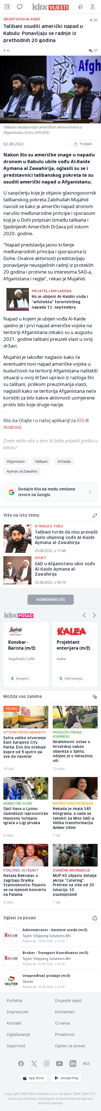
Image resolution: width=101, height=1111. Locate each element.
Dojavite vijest (68, 1000)
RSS (86, 1063)
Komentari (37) (50, 599)
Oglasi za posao (70, 1045)
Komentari (65, 1011)
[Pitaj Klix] (20, 7)
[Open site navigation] (7, 7)
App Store (36, 1078)
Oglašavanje (18, 1034)
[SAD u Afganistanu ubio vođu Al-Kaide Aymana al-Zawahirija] (17, 570)
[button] (84, 615)
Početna (14, 1000)
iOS (80, 420)
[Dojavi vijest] (80, 7)
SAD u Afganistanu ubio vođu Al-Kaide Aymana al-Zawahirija (65, 569)
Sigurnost (16, 1045)
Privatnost (64, 1034)
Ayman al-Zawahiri (22, 471)
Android (12, 427)
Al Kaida (64, 461)
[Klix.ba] (51, 6)
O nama (62, 1023)
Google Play (69, 1078)
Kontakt (14, 1023)
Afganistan (16, 461)
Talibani (41, 461)
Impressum (17, 1011)
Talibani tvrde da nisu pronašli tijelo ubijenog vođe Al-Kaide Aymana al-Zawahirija (66, 538)
